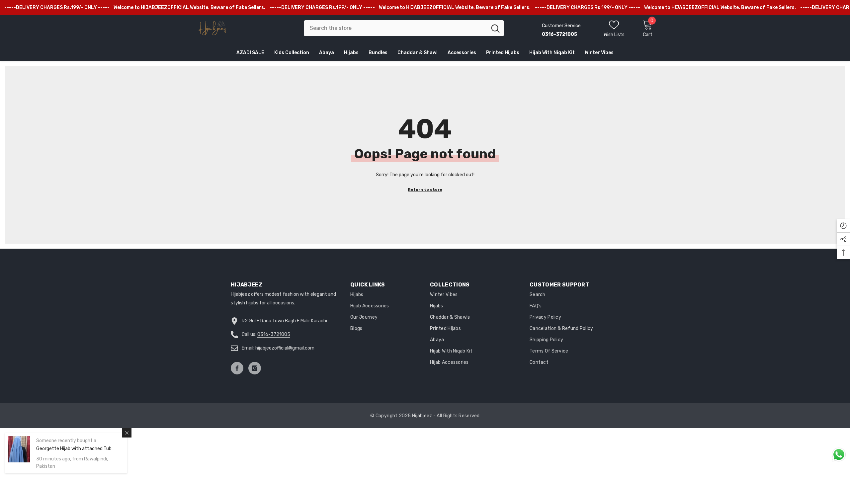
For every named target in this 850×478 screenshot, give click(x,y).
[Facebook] (237, 368)
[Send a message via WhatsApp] (839, 454)
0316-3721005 (273, 334)
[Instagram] (254, 368)
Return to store (425, 189)
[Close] (126, 433)
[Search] (404, 28)
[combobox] (395, 28)
